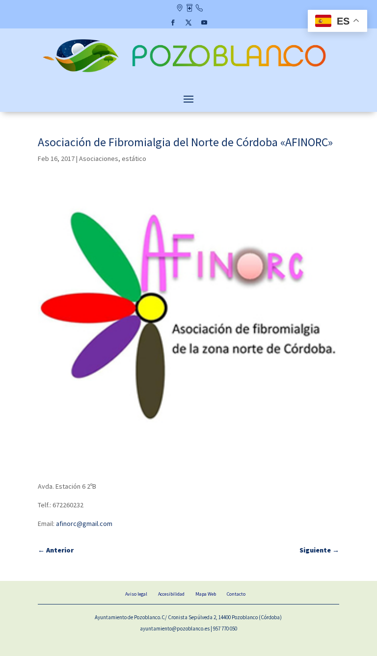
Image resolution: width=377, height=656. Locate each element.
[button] (173, 22)
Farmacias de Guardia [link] (189, 9)
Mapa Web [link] (205, 594)
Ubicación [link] (179, 9)
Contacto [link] (199, 9)
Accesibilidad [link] (171, 594)
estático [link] (134, 158)
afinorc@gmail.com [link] (84, 523)
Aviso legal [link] (136, 594)
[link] (188, 73)
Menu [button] (188, 98)
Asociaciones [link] (98, 158)
